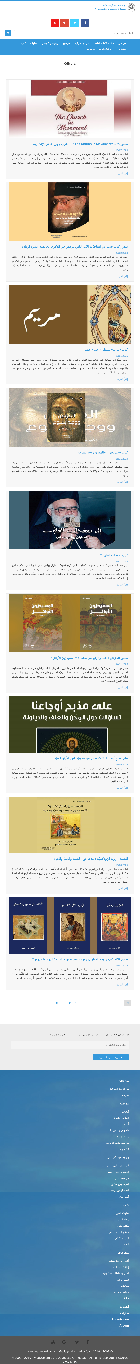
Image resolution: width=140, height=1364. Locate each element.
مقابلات (125, 1285)
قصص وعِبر (123, 1279)
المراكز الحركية (82, 43)
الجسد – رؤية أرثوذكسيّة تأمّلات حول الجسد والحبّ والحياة (91, 859)
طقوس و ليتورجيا (119, 1130)
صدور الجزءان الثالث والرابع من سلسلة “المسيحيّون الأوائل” (89, 658)
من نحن (122, 43)
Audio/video (106, 49)
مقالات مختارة (121, 1292)
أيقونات (124, 1306)
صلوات (33, 43)
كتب (23, 43)
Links (126, 1298)
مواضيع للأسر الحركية (117, 1142)
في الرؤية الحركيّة (119, 1088)
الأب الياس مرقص (119, 1190)
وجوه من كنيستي (50, 43)
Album (91, 49)
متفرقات (122, 49)
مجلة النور (123, 1219)
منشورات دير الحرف (118, 1231)
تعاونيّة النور (122, 1213)
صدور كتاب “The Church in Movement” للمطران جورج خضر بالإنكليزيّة (80, 144)
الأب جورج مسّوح (119, 1184)
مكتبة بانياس (122, 1225)
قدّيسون (124, 1149)
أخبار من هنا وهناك (119, 1260)
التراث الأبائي (122, 1238)
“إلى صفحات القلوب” (114, 555)
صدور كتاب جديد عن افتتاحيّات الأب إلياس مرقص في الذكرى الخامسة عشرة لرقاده (75, 246)
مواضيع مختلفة (121, 1136)
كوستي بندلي (121, 1177)
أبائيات (125, 1111)
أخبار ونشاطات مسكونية (116, 1273)
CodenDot (72, 1362)
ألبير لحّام (124, 1196)
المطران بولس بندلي (117, 1165)
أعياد (126, 1124)
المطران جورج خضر (118, 1171)
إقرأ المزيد (122, 173)
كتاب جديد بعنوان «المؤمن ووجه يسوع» (103, 452)
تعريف (125, 1095)
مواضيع (66, 43)
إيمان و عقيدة (121, 1117)
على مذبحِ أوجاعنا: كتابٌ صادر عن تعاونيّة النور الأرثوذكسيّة (91, 758)
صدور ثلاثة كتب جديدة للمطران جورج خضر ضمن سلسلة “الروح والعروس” (80, 959)
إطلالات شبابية (121, 1267)
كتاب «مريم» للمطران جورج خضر (106, 349)
